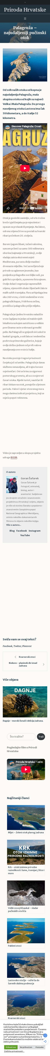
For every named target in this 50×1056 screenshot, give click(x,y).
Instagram (35, 530)
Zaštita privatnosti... (14, 1051)
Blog (12, 530)
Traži (41, 736)
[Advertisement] (25, 427)
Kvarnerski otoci (27, 657)
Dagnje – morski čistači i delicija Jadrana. (23, 721)
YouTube (25, 535)
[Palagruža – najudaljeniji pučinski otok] (25, 64)
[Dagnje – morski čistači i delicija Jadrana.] (25, 701)
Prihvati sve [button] (11, 1047)
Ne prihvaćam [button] (26, 1047)
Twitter (17, 646)
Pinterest (27, 646)
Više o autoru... (13, 525)
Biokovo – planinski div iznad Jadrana (23, 664)
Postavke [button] (40, 1047)
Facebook (21, 530)
